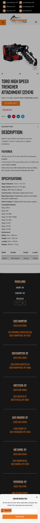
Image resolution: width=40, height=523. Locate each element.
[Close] (37, 497)
